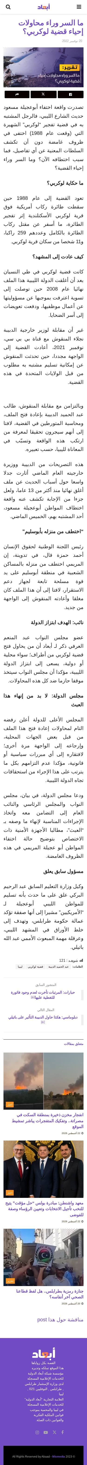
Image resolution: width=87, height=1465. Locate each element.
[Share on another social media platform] (17, 94)
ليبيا (20, 966)
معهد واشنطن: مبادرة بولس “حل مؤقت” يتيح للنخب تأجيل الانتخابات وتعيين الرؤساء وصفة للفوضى (44, 1209)
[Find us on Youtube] (46, 1432)
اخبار (9, 1104)
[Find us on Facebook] (62, 1432)
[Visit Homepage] (44, 6)
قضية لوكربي (35, 966)
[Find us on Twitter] (54, 1432)
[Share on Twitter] (43, 94)
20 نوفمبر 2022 (72, 41)
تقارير (10, 1281)
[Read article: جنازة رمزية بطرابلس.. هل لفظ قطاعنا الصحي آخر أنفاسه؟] (43, 1257)
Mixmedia (58, 1456)
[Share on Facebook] (71, 94)
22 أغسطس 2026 (71, 1133)
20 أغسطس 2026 (71, 1303)
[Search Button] (8, 7)
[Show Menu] (79, 7)
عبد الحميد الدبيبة (58, 966)
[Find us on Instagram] (37, 1432)
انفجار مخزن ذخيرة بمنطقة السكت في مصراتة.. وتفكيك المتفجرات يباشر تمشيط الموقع (48, 1120)
